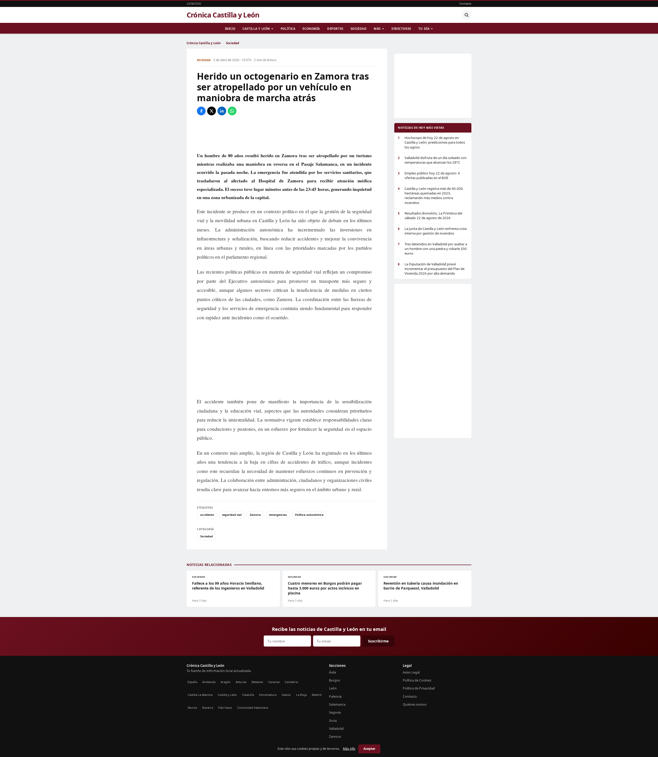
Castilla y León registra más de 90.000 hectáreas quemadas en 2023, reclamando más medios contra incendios (430, 195)
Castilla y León (256, 29)
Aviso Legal (411, 672)
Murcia (192, 707)
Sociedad (359, 29)
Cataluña (248, 695)
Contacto (465, 3)
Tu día (423, 29)
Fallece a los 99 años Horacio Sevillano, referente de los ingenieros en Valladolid (228, 586)
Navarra (207, 707)
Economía (311, 29)
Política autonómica (309, 515)
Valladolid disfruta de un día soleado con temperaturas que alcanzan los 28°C (432, 160)
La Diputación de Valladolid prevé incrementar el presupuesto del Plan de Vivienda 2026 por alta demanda (431, 269)
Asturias (241, 682)
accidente (207, 515)
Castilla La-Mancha (200, 695)
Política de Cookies (417, 680)
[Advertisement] (287, 133)
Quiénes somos (414, 704)
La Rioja (301, 695)
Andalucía (208, 682)
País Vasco (225, 707)
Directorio (401, 29)
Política (288, 29)
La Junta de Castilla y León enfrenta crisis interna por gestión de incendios (432, 231)
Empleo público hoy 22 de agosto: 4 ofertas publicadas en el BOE (429, 175)
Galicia (286, 695)
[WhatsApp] (232, 111)
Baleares (257, 682)
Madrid (317, 695)
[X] (211, 111)
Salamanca (337, 704)
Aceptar (369, 748)
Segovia (335, 712)
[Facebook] (201, 111)
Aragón (226, 682)
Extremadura (268, 695)
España (192, 682)
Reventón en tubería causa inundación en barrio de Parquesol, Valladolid (420, 586)
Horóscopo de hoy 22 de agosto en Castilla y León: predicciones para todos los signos (431, 142)
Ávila (332, 672)
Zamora (255, 515)
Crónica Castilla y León (223, 15)
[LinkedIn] (221, 111)
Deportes (335, 29)
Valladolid (336, 728)
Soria (333, 720)
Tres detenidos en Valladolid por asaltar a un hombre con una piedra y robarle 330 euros (432, 249)
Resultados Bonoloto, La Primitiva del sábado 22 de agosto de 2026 (430, 215)
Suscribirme (378, 641)
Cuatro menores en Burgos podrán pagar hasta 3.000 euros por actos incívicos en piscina (325, 588)
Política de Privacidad (419, 688)
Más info (349, 748)
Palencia (335, 696)
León (333, 688)
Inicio (230, 29)
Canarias (274, 682)
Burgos (334, 680)
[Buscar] (466, 15)
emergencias (278, 515)
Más (377, 29)
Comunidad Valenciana (252, 707)
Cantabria (291, 682)
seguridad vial (232, 515)
